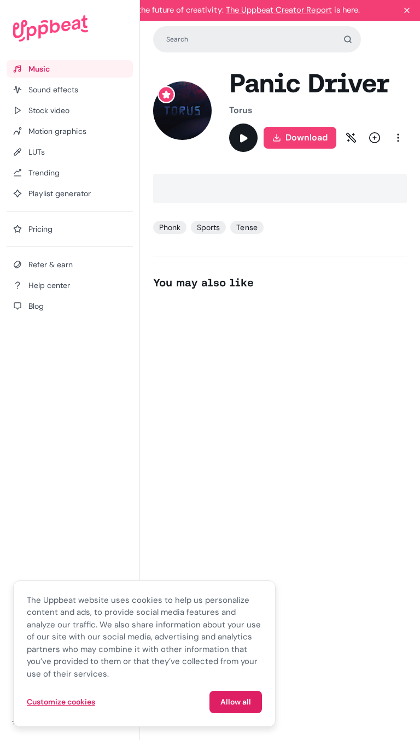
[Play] (243, 138)
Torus (240, 110)
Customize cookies (61, 702)
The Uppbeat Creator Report (279, 9)
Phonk (169, 227)
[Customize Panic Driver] (351, 137)
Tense (246, 227)
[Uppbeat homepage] (69, 28)
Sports (208, 227)
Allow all (235, 702)
